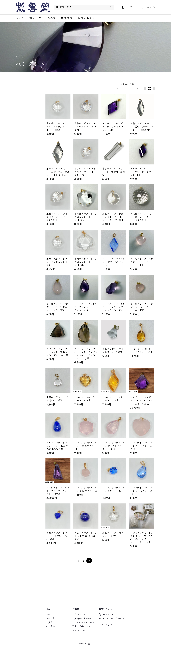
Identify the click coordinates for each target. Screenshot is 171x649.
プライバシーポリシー (83, 622)
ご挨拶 (50, 18)
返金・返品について (82, 626)
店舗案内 (66, 18)
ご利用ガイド (78, 614)
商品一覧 (35, 18)
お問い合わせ (86, 18)
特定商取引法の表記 (82, 618)
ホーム (19, 18)
